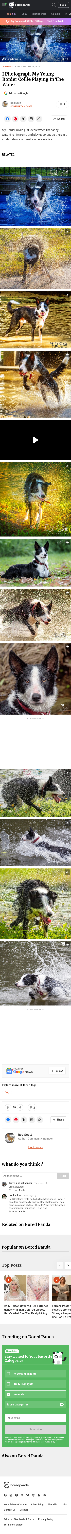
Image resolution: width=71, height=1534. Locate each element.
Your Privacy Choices (15, 1504)
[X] (22, 1495)
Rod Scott (15, 103)
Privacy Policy (45, 1519)
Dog (7, 1092)
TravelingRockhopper (20, 1183)
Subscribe (35, 1429)
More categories (18, 1404)
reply (22, 1190)
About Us (52, 1504)
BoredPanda (19, 5)
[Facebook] (5, 1495)
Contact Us (10, 1509)
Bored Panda (16, 1485)
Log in (63, 5)
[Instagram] (11, 1495)
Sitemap (23, 1509)
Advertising (37, 1504)
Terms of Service (13, 1524)
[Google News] (44, 1495)
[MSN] (39, 1495)
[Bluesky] (27, 1495)
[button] (60, 1265)
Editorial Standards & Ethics (19, 1519)
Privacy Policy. (49, 1442)
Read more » (35, 1147)
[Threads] (33, 1495)
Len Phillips (15, 1195)
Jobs (64, 1504)
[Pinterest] (16, 1495)
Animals (8, 66)
